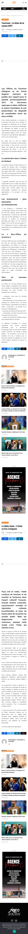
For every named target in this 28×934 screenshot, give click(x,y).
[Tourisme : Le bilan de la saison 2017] (14, 47)
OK (14, 931)
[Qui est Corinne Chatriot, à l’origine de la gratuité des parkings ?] (14, 377)
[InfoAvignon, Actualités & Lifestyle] (14, 2)
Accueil (3, 15)
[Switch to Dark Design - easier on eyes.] (23, 2)
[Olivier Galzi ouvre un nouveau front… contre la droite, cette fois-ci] (14, 444)
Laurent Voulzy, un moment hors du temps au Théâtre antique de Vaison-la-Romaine (14, 410)
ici (10, 706)
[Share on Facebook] (5, 35)
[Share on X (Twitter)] (12, 35)
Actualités (5, 19)
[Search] (25, 2)
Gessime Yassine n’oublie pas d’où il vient (13, 432)
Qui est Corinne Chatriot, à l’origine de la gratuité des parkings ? (13, 387)
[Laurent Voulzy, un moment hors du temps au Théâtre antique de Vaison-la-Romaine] (14, 400)
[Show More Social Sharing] (24, 35)
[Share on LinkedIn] (19, 35)
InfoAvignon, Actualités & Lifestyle (14, 29)
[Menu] (3, 2)
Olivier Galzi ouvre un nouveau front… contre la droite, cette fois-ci (12, 454)
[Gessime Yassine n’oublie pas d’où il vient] (14, 423)
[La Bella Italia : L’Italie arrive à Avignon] (14, 550)
